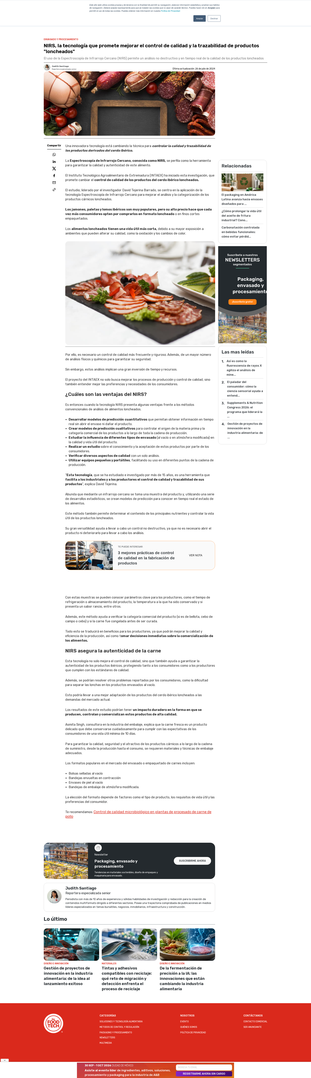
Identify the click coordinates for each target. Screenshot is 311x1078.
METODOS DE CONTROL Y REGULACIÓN (119, 1027)
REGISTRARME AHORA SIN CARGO (204, 1073)
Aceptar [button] (199, 18)
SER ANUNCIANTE (252, 1027)
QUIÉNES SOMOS (188, 1027)
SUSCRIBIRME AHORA (192, 860)
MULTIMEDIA (106, 1043)
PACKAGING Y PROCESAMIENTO (116, 1032)
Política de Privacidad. (170, 10)
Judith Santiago (60, 66)
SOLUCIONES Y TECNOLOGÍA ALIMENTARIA (121, 1021)
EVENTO (184, 1021)
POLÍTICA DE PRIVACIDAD (193, 1032)
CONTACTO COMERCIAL (255, 1021)
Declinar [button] (214, 18)
